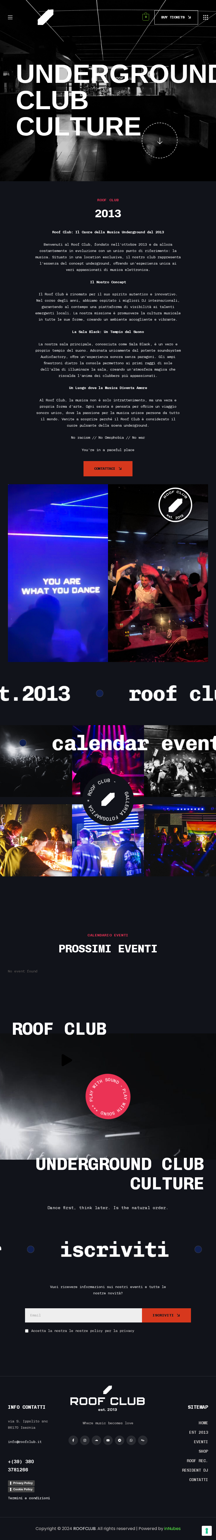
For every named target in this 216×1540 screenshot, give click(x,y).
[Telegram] (119, 1440)
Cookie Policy (22, 1489)
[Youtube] (108, 1440)
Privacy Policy (23, 1483)
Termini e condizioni (29, 1498)
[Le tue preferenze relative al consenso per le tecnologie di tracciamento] (207, 1531)
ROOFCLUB (84, 1529)
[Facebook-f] (73, 1440)
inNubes (172, 1529)
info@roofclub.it (25, 1442)
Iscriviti (163, 1315)
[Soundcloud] (96, 1440)
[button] (205, 17)
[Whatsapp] (131, 1440)
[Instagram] (85, 1440)
